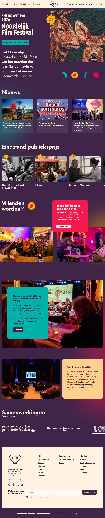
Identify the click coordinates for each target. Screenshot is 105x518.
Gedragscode (42, 475)
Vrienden (83, 466)
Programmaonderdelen (67, 460)
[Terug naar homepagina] (54, 4)
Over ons (41, 463)
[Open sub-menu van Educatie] (40, 4)
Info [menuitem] (13, 4)
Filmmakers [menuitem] (24, 4)
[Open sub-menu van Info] (16, 4)
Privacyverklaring (22, 513)
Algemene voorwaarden (43, 513)
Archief (61, 463)
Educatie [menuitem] (36, 4)
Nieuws (40, 472)
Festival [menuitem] (5, 4)
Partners (41, 469)
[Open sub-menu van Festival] (8, 4)
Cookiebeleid (31, 513)
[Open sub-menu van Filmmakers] (29, 4)
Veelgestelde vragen (87, 463)
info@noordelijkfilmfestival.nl (17, 480)
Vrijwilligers (42, 466)
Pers (82, 469)
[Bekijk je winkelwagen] (96, 4)
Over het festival (44, 460)
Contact (83, 460)
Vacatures (84, 472)
